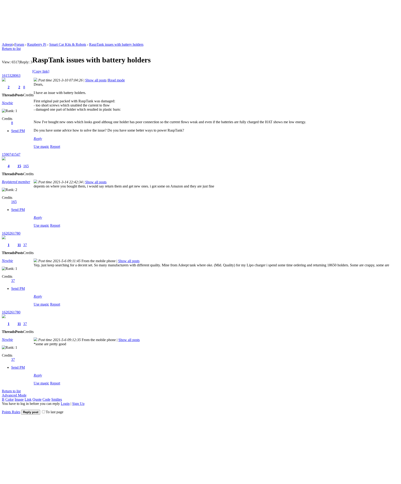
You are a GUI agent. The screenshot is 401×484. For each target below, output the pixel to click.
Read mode (116, 80)
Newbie (7, 103)
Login (65, 404)
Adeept (7, 44)
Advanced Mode (14, 395)
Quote (37, 399)
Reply (38, 139)
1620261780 (11, 233)
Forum (19, 44)
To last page (54, 412)
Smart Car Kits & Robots (67, 44)
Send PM (18, 131)
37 (25, 245)
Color (9, 399)
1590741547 (11, 154)
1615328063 (11, 75)
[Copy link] (40, 71)
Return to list (11, 49)
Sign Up (78, 404)
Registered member (16, 182)
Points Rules (11, 412)
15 (19, 166)
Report (55, 146)
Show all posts (96, 80)
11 (19, 245)
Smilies (56, 399)
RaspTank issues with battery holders (116, 44)
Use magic (41, 146)
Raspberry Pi (36, 44)
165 (26, 166)
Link (28, 399)
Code (46, 399)
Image (19, 399)
